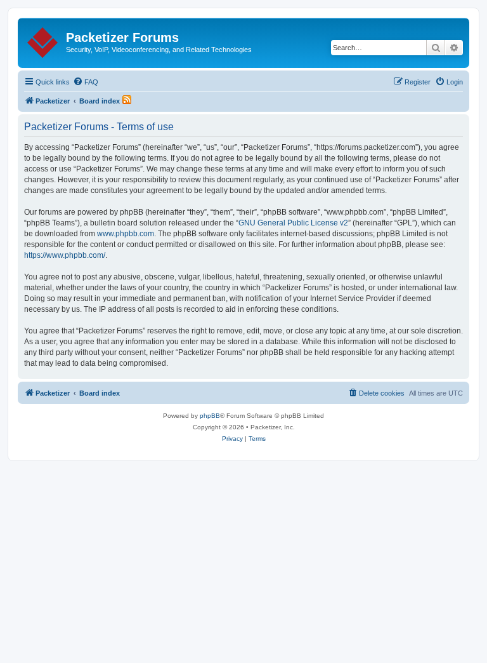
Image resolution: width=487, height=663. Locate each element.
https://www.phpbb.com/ (64, 255)
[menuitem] (85, 82)
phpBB (210, 415)
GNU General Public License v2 (293, 222)
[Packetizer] (43, 40)
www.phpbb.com (125, 233)
